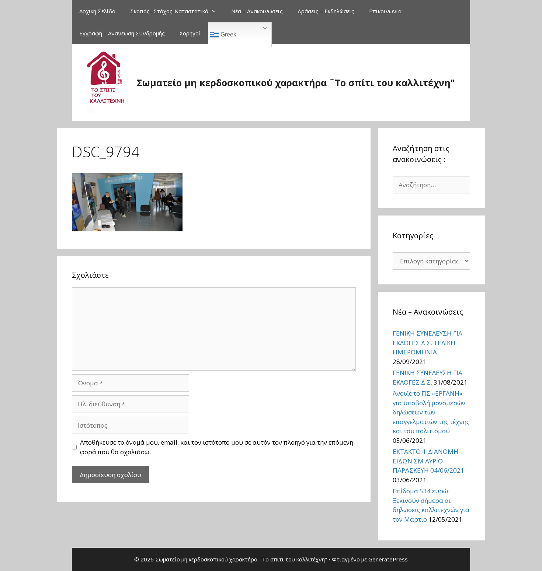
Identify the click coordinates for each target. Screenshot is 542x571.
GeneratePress (388, 559)
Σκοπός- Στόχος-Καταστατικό (169, 11)
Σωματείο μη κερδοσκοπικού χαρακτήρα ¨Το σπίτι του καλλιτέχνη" (296, 82)
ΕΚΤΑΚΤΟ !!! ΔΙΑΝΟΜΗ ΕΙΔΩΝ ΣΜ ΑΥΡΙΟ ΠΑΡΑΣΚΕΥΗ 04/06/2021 (428, 460)
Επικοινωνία (385, 11)
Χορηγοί (190, 33)
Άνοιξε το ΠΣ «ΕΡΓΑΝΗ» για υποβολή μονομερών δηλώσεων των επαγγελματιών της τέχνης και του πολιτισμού (431, 412)
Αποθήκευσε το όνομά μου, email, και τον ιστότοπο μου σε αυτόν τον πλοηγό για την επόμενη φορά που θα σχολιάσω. (216, 447)
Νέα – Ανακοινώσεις (257, 11)
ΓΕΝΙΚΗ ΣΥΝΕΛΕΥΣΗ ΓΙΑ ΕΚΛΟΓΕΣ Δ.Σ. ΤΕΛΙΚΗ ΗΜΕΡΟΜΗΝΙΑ (427, 342)
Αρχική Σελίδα (97, 11)
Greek (227, 34)
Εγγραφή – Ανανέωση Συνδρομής (122, 33)
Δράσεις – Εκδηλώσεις (326, 11)
